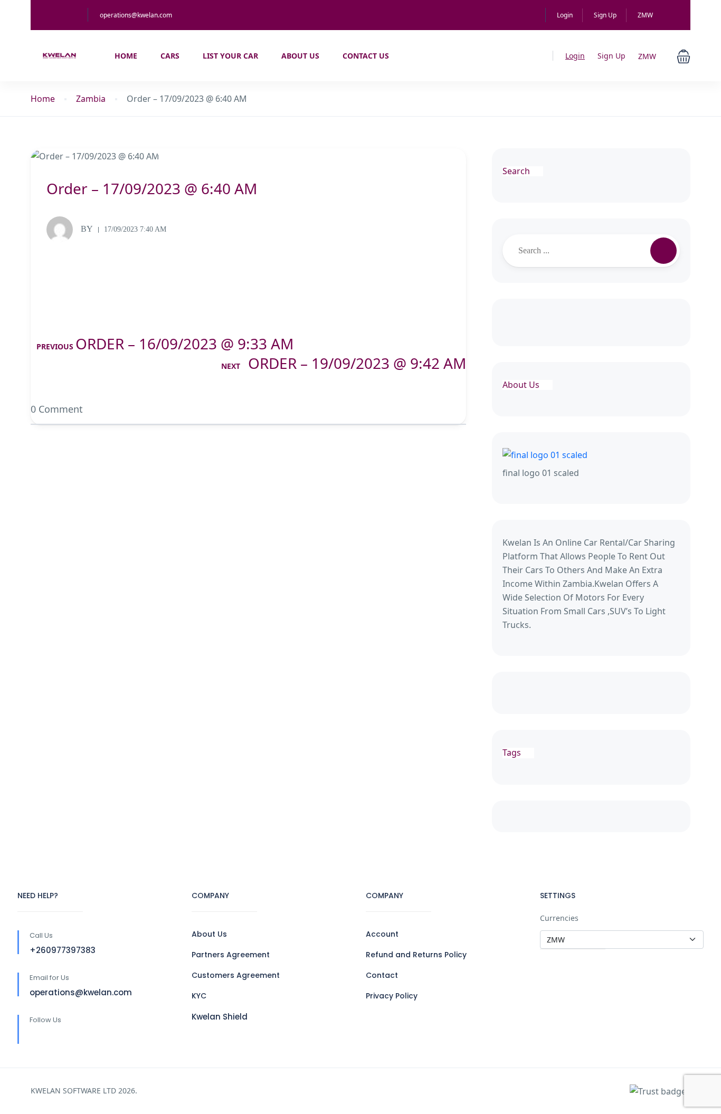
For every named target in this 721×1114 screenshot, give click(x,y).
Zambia (91, 98)
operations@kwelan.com (136, 15)
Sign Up (605, 15)
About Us (300, 56)
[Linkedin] (58, 1037)
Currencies (559, 918)
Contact (382, 975)
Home (126, 56)
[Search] (663, 250)
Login (565, 15)
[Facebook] (36, 1037)
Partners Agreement (231, 954)
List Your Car (230, 56)
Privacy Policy (392, 996)
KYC (199, 996)
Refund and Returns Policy (416, 954)
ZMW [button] (646, 15)
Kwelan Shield (220, 1016)
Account (382, 934)
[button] (683, 55)
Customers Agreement (236, 975)
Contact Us (366, 56)
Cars (169, 56)
